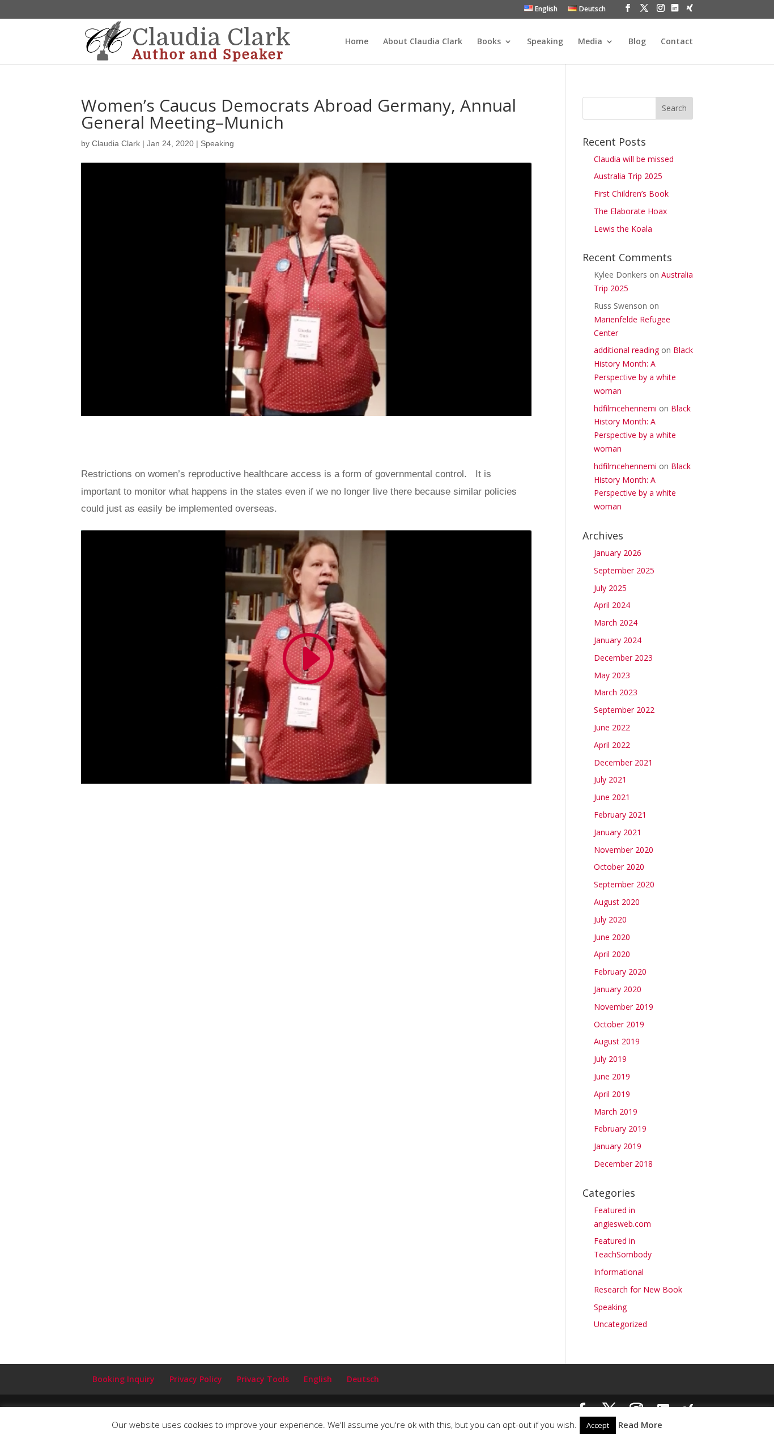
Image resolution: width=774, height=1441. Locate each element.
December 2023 (623, 657)
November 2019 (623, 1006)
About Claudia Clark (422, 41)
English (318, 1379)
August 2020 (617, 901)
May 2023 (612, 675)
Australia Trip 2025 (628, 176)
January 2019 (617, 1146)
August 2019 (617, 1041)
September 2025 (624, 570)
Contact (677, 41)
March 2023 (615, 692)
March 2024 (615, 622)
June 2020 (612, 937)
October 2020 (619, 866)
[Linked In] (674, 11)
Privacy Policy (195, 1379)
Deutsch (363, 1379)
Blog (637, 41)
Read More (640, 1424)
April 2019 (612, 1094)
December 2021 (623, 762)
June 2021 (612, 797)
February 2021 (620, 814)
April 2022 (612, 744)
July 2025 (610, 588)
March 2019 (615, 1111)
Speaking (545, 41)
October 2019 (619, 1024)
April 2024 (612, 605)
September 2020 (624, 884)
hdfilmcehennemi (625, 408)
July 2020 (610, 919)
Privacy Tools (263, 1379)
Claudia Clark (116, 143)
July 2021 (610, 779)
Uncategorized (620, 1324)
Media (590, 41)
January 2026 (617, 552)
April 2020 (612, 954)
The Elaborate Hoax (630, 211)
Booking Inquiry (123, 1379)
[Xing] (690, 11)
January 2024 (617, 640)
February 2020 (620, 971)
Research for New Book (638, 1289)
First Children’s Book (631, 193)
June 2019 (612, 1076)
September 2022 (624, 709)
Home (356, 41)
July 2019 (610, 1058)
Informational (619, 1271)
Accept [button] (597, 1425)
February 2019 (620, 1128)
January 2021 (617, 832)
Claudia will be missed (634, 159)
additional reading (626, 350)
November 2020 (623, 849)
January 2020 (617, 989)
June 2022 (612, 727)
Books (489, 41)
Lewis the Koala (623, 228)
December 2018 (623, 1163)
